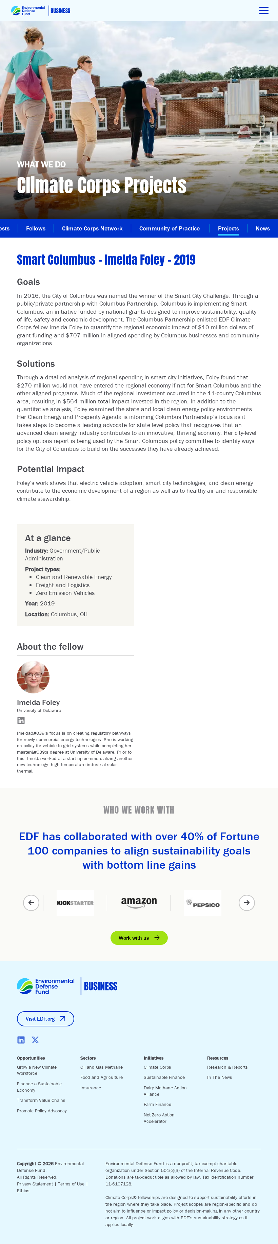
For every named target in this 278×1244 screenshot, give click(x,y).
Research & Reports (227, 1067)
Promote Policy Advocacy (42, 1111)
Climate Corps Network (92, 228)
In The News (219, 1077)
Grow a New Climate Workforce (37, 1070)
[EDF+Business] (41, 10)
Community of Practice (170, 228)
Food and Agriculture (101, 1077)
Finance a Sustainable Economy (39, 1087)
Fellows (35, 228)
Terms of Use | (73, 1184)
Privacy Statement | (37, 1184)
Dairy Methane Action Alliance (165, 1091)
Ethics (23, 1190)
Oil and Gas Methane (101, 1067)
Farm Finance (157, 1104)
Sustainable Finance (164, 1077)
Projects (228, 228)
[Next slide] (247, 903)
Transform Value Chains (41, 1100)
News (263, 228)
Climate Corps (157, 1067)
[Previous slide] (31, 903)
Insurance (90, 1088)
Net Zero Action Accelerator (159, 1118)
